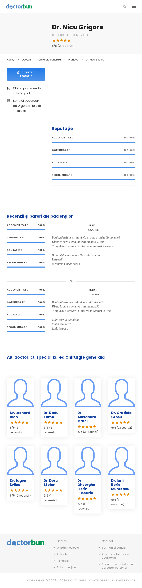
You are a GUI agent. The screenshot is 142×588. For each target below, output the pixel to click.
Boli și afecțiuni (66, 567)
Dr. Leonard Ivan (20, 414)
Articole (62, 554)
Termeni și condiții (114, 548)
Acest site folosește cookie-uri (115, 556)
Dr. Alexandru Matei (86, 416)
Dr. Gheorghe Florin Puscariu (86, 486)
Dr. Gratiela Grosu (121, 414)
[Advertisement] (93, 92)
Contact (107, 541)
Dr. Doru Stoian (51, 482)
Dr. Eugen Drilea (18, 482)
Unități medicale (68, 548)
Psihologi (63, 561)
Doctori (62, 541)
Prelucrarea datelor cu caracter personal (117, 566)
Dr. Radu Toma (51, 414)
